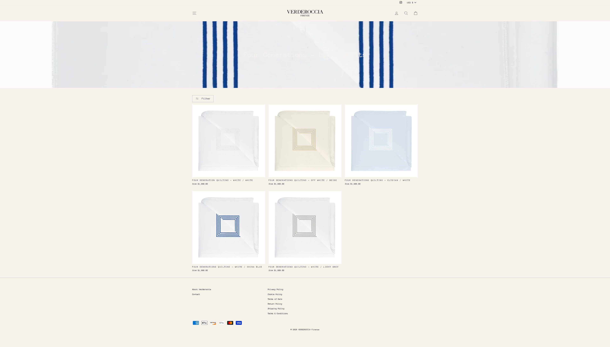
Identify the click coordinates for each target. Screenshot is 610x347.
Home (304, 47)
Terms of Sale (275, 299)
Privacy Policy (275, 289)
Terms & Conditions (278, 313)
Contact (196, 294)
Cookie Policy (275, 294)
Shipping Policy (276, 308)
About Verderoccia (201, 289)
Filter (205, 98)
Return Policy (275, 304)
